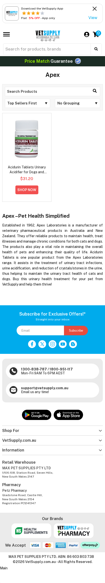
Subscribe (76, 330)
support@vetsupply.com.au (44, 388)
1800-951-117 (61, 369)
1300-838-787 (34, 369)
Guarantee (49, 61)
